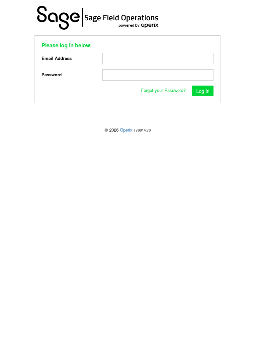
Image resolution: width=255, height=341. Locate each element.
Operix (126, 130)
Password (52, 74)
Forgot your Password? (163, 90)
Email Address (57, 58)
